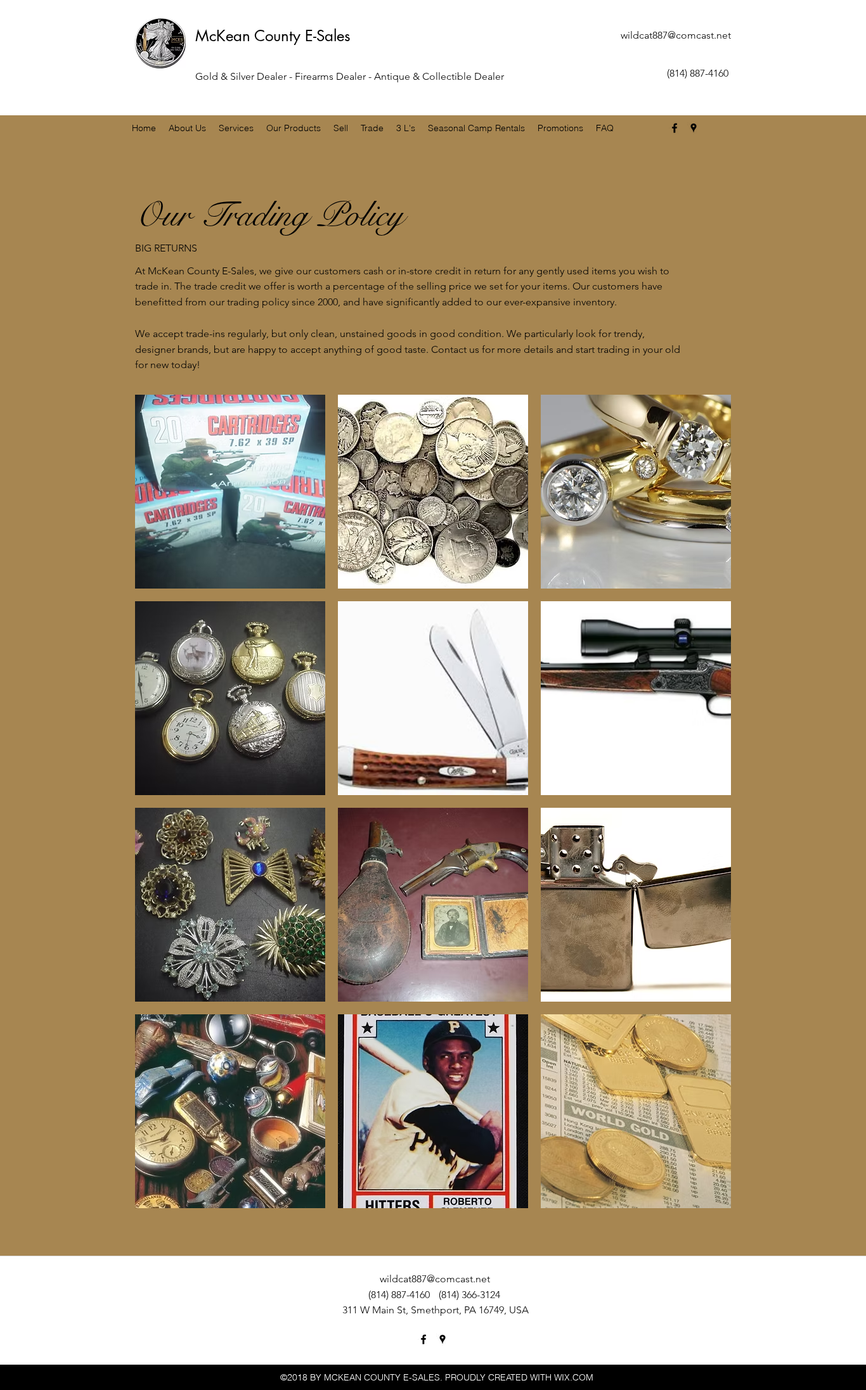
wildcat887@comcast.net (676, 35)
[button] (230, 492)
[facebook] (674, 128)
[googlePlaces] (693, 128)
